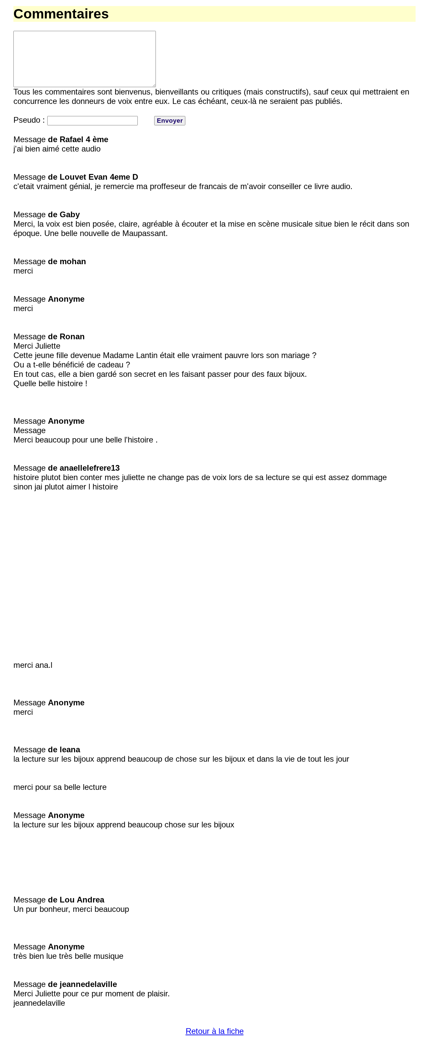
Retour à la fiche (215, 1031)
